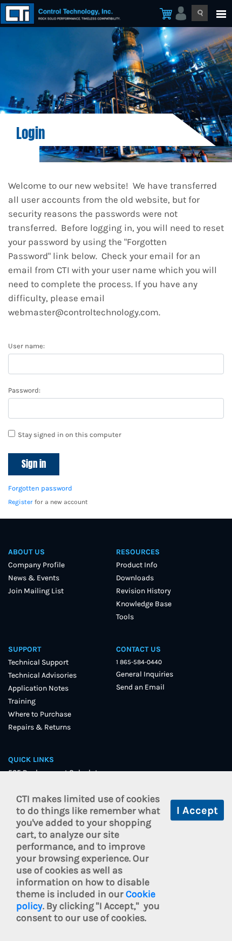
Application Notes (38, 688)
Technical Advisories (42, 675)
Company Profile (36, 564)
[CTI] (67, 13)
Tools (125, 616)
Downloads (135, 577)
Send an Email (140, 687)
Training (22, 701)
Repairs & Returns (39, 727)
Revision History (143, 590)
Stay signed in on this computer (69, 434)
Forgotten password (40, 488)
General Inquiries (144, 674)
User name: (26, 346)
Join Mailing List (36, 590)
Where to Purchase (39, 714)
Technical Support (38, 662)
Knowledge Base (144, 603)
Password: (24, 390)
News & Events (33, 577)
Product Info (137, 564)
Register (20, 502)
